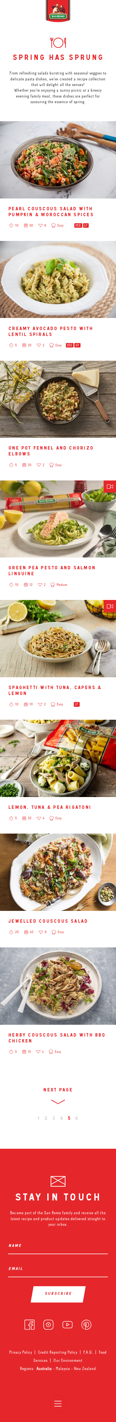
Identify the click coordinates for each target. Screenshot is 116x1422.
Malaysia (63, 1368)
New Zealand (85, 1368)
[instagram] (48, 1323)
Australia (45, 1368)
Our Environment (67, 1360)
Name (16, 1246)
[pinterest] (86, 1323)
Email (16, 1269)
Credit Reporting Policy (57, 1352)
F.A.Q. (88, 1352)
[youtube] (67, 1323)
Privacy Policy (20, 1352)
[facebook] (29, 1323)
